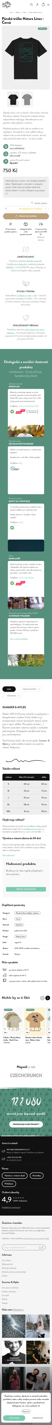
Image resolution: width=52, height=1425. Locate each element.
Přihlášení (9, 1183)
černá (18, 919)
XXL (5, 1033)
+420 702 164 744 (14, 1157)
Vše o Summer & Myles (10, 1287)
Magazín (5, 1303)
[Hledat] (31, 4)
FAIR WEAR (29, 406)
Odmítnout (37, 1418)
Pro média (5, 1295)
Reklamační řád (7, 1264)
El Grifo (4, 1299)
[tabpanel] (13, 1026)
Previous (43, 999)
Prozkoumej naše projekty (26, 1124)
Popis (9, 689)
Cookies (4, 1275)
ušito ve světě (15, 155)
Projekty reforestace (9, 1291)
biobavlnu (23, 264)
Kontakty (37, 1175)
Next (49, 999)
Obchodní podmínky (9, 1268)
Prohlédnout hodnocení (11, 1207)
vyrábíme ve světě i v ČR (26, 295)
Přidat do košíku (28, 216)
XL (18, 1029)
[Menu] (48, 4)
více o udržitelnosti (17, 148)
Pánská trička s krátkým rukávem (27, 913)
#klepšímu (18, 1309)
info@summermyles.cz (18, 1149)
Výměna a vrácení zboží (15, 1175)
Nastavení (26, 1411)
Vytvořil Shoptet (26, 1423)
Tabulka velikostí (29, 689)
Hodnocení (11, 696)
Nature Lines (20, 936)
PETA (37, 406)
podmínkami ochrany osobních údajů (36, 1238)
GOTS (21, 406)
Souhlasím (14, 1418)
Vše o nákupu (6, 1260)
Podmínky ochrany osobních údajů (14, 1271)
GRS (20, 463)
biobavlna (19, 924)
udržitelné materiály (34, 261)
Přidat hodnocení (26, 889)
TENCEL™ (10, 267)
